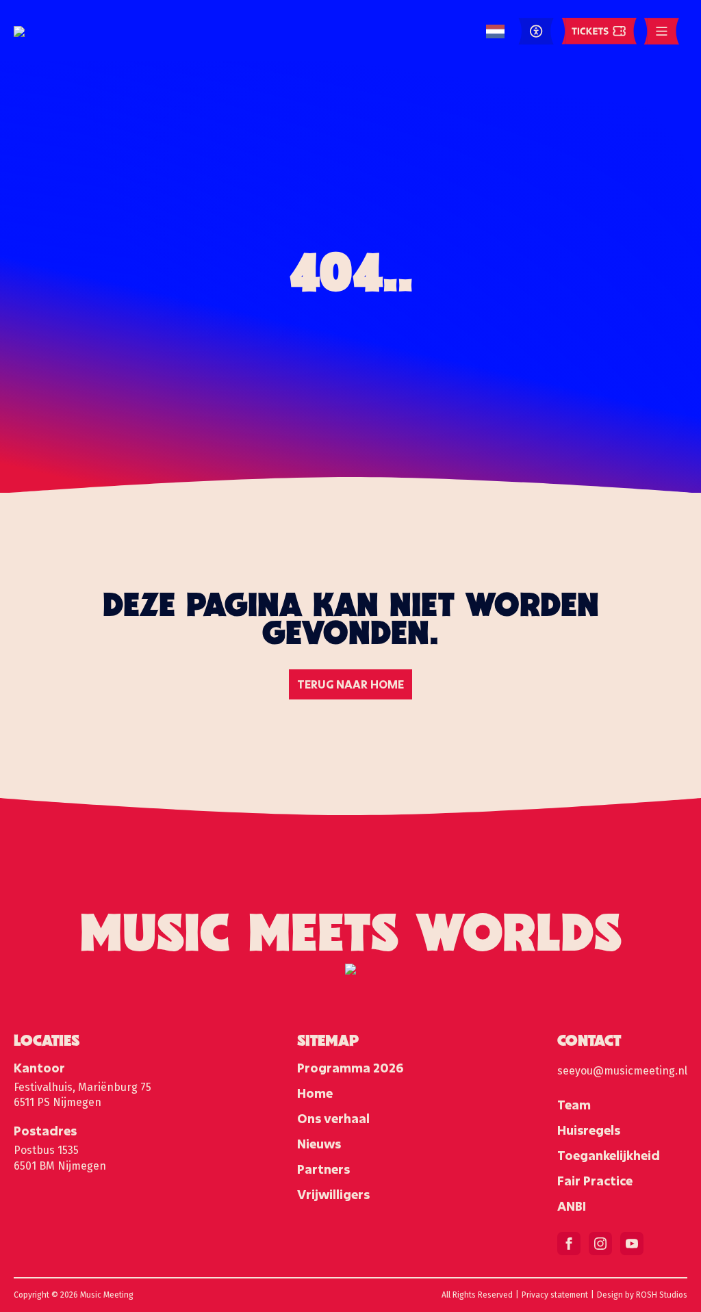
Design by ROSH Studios (642, 1295)
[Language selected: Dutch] (495, 31)
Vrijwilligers (333, 1194)
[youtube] (631, 1243)
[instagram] (600, 1243)
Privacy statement (555, 1295)
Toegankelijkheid (608, 1155)
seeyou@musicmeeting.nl (622, 1070)
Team (574, 1104)
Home (315, 1093)
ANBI (571, 1206)
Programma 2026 (350, 1067)
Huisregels (588, 1130)
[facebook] (569, 1243)
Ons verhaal (333, 1118)
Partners (323, 1169)
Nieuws (319, 1143)
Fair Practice (595, 1180)
